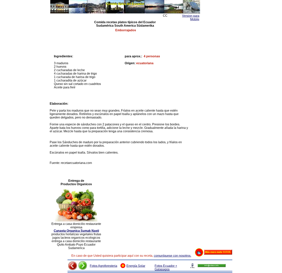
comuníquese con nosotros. (172, 255)
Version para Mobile (190, 17)
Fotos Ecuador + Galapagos (166, 267)
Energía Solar (135, 265)
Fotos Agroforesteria (103, 265)
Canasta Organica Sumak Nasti (76, 230)
